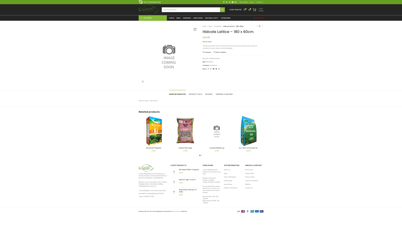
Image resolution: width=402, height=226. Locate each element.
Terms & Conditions (251, 180)
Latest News (228, 184)
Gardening (217, 26)
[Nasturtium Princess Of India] (174, 192)
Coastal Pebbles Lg (216, 148)
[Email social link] (213, 68)
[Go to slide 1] (199, 155)
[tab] (177, 93)
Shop (210, 26)
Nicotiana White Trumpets (189, 170)
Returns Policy (250, 177)
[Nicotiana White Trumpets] (174, 172)
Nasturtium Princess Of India (187, 191)
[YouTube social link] (232, 2)
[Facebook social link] (224, 2)
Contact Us (249, 188)
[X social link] (226, 2)
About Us (227, 170)
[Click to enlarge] (142, 81)
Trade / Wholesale (230, 177)
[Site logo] (149, 9)
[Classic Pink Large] (185, 131)
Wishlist (248, 184)
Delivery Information (230, 188)
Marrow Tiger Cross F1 (187, 180)
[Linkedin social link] (235, 2)
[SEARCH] (222, 9)
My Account (249, 170)
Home (204, 26)
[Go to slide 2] (202, 155)
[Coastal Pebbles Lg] (217, 131)
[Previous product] (257, 26)
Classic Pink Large (185, 148)
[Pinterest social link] (216, 68)
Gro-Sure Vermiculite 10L (248, 148)
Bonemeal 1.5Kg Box (153, 148)
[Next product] (262, 26)
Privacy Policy (249, 173)
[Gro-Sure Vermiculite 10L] (248, 131)
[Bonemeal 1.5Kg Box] (154, 131)
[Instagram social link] (229, 2)
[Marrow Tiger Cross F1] (174, 182)
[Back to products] (259, 26)
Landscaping (228, 180)
